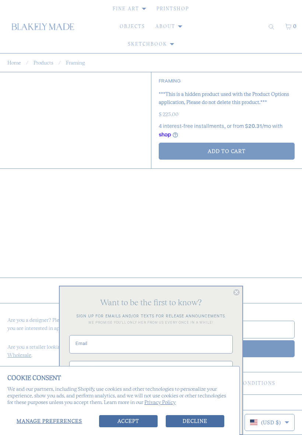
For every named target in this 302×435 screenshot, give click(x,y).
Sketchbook (147, 44)
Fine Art (126, 8)
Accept (128, 421)
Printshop (173, 8)
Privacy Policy (160, 402)
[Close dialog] (236, 292)
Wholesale (19, 355)
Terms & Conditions (244, 383)
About (165, 26)
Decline (195, 421)
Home (14, 63)
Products (43, 63)
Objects (132, 26)
